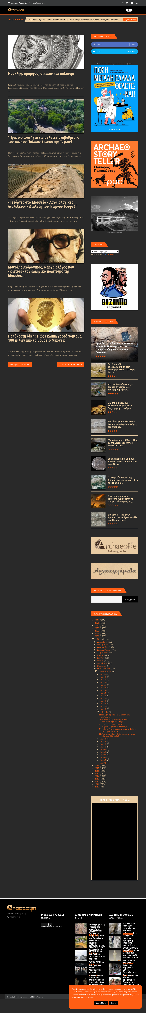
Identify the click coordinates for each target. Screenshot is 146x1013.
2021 (97, 633)
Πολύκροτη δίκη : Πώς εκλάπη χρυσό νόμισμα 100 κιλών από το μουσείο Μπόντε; (45, 338)
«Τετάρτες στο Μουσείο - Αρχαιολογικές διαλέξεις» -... (114, 725)
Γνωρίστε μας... (38, 3)
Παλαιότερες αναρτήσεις (70, 364)
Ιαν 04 (103, 762)
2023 (97, 628)
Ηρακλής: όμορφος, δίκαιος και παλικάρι (41, 73)
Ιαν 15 (103, 708)
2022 (97, 630)
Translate (112, 254)
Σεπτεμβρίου (104, 649)
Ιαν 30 (103, 676)
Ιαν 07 (103, 754)
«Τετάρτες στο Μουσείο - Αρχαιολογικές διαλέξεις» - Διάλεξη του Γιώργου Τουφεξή (42, 204)
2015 (97, 773)
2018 (97, 765)
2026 (97, 620)
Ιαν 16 (103, 706)
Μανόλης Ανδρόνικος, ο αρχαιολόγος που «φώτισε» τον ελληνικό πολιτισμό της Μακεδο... (41, 271)
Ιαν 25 (103, 687)
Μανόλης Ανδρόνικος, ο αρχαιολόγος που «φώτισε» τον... (117, 730)
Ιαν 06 (103, 757)
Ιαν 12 (103, 741)
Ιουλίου (101, 655)
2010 (97, 786)
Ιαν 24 (103, 690)
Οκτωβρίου (103, 647)
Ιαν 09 (103, 749)
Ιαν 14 (105, 711)
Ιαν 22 (103, 695)
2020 (97, 635)
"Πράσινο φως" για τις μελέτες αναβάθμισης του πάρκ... (114, 720)
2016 (97, 770)
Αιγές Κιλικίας (81, 20)
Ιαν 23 (103, 692)
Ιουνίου (101, 657)
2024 (97, 625)
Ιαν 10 (103, 746)
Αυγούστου (103, 652)
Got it (113, 1003)
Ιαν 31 (103, 674)
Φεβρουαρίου (104, 668)
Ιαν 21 (103, 698)
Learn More (101, 1003)
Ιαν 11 (103, 743)
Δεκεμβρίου (103, 641)
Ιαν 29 (103, 679)
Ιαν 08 (103, 752)
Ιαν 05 (103, 760)
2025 (97, 622)
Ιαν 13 (103, 738)
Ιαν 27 (103, 682)
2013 (97, 778)
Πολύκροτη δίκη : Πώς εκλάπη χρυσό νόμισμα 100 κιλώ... (117, 734)
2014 (97, 776)
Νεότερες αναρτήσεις (20, 364)
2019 (99, 639)
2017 (97, 768)
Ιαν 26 (103, 684)
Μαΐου (100, 660)
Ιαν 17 (103, 703)
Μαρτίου (102, 665)
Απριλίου (102, 663)
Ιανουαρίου (105, 671)
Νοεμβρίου (103, 644)
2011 (97, 784)
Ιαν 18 (103, 700)
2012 (97, 781)
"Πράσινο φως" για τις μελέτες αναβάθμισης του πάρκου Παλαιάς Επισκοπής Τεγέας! (43, 139)
